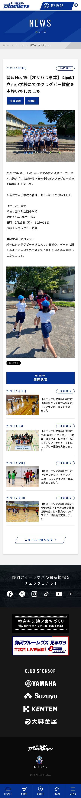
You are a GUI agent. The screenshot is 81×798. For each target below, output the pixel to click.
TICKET (8, 794)
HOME (6, 45)
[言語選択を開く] (76, 5)
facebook (10, 594)
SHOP (24, 794)
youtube (59, 594)
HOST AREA (65, 68)
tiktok (46, 594)
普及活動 (15, 101)
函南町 (32, 101)
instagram (34, 594)
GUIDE (40, 794)
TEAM (56, 794)
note (71, 594)
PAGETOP (39, 766)
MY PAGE (57, 5)
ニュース (20, 45)
